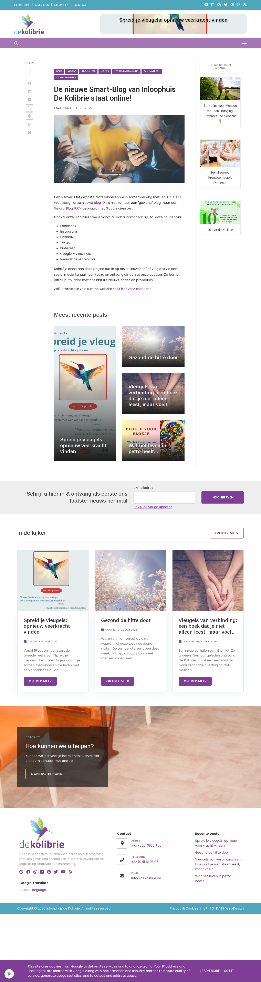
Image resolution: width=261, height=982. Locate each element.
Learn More (210, 971)
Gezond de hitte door (212, 852)
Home (59, 71)
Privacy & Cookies (184, 908)
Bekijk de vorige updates (153, 507)
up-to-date (71, 280)
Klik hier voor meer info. (133, 288)
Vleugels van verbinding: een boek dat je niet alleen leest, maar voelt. (218, 864)
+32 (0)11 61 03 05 (144, 861)
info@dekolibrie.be (146, 878)
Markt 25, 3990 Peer (147, 845)
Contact (81, 5)
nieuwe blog (91, 202)
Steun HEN (61, 5)
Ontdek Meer (227, 533)
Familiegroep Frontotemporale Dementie (220, 178)
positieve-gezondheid (126, 71)
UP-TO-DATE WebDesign (223, 908)
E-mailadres (143, 487)
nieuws (105, 71)
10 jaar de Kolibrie (220, 230)
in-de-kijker (88, 71)
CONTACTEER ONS (46, 773)
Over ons (42, 5)
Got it (229, 971)
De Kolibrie (22, 5)
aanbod (71, 71)
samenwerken (151, 71)
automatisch (133, 217)
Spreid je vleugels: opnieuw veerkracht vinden (216, 843)
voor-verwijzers (66, 77)
